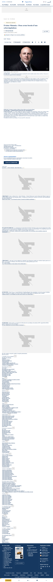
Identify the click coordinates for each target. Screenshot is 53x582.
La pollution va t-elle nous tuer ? (8, 410)
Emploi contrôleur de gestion (8, 462)
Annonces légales (5, 466)
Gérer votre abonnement (32, 552)
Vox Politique (5, 4)
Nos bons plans (5, 420)
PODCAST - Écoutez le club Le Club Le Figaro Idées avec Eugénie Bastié (19, 109)
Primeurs (4, 517)
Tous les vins (4, 516)
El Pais (3, 537)
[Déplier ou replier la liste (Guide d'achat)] (9, 414)
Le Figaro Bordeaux (6, 529)
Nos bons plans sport (6, 424)
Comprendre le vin (6, 519)
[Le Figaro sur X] (45, 566)
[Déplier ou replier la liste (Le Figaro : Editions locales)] (15, 528)
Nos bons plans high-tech (7, 421)
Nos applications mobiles (8, 548)
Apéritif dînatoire (5, 397)
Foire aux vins (5, 523)
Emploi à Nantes (5, 459)
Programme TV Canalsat (7, 373)
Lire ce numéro (19, 563)
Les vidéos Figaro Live (7, 558)
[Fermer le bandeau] (49, 14)
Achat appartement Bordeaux (8, 474)
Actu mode (4, 396)
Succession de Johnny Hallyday (8, 443)
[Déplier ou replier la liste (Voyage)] (6, 493)
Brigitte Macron (5, 395)
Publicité (42, 575)
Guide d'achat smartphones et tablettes (10, 419)
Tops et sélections (5, 520)
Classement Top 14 (6, 385)
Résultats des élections (6, 357)
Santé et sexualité (5, 405)
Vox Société (13, 4)
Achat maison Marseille (7, 478)
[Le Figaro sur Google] (41, 568)
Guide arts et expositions (7, 445)
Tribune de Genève (6, 542)
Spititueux (4, 525)
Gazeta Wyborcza (5, 538)
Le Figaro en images (7, 547)
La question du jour (45, 4)
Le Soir (3, 540)
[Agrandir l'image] (47, 68)
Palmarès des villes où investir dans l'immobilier (11, 485)
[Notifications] (43, 1)
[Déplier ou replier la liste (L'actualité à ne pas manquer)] (15, 356)
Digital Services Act (34, 577)
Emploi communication (7, 464)
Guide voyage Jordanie (6, 496)
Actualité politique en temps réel (8, 362)
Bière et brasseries (5, 524)
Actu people (4, 376)
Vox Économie (21, 4)
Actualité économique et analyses (9, 483)
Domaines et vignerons (6, 521)
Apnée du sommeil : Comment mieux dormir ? (11, 411)
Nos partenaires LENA (7, 535)
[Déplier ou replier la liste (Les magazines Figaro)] (12, 506)
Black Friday (4, 426)
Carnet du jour (6, 563)
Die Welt (4, 536)
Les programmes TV (7, 561)
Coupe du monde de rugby (7, 387)
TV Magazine (5, 512)
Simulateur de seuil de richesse (8, 482)
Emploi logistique (5, 463)
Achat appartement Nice (7, 472)
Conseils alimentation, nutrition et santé (10, 407)
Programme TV (5, 366)
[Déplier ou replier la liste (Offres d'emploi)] (10, 454)
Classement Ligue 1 (6, 384)
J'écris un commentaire (11, 162)
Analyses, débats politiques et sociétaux (10, 364)
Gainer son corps (5, 401)
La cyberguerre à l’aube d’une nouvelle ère (14, 151)
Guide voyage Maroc (6, 498)
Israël (5, 38)
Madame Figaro (5, 508)
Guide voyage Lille (6, 501)
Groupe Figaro (22, 575)
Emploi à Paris (5, 456)
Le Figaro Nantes (5, 531)
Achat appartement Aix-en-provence (9, 476)
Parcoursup (4, 433)
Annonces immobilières (7, 470)
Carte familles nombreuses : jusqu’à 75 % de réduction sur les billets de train (17, 491)
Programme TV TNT (6, 370)
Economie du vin (5, 522)
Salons (3, 435)
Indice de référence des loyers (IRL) (9, 489)
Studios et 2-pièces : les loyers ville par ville (11, 486)
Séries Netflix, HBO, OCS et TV (9, 371)
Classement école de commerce (8, 437)
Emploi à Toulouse (6, 458)
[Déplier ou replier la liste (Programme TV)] (10, 366)
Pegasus (8, 38)
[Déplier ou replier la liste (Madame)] (7, 390)
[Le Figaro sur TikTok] (49, 566)
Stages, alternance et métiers (8, 434)
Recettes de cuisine (6, 394)
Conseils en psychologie (7, 409)
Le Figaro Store (6, 565)
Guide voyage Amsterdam (7, 504)
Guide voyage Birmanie (7, 500)
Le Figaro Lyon (5, 530)
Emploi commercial (6, 461)
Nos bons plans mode (6, 423)
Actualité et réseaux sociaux (7, 365)
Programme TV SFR (6, 375)
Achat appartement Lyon (7, 475)
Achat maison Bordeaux (7, 477)
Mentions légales (15, 575)
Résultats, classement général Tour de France (11, 383)
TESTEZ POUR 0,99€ (8, 146)
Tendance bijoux (5, 399)
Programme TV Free (6, 374)
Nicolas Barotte (9, 30)
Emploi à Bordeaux (6, 460)
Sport (3, 378)
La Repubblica (5, 539)
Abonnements (30, 575)
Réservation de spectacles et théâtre (9, 449)
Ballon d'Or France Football (8, 388)
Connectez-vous (13, 147)
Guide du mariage (5, 393)
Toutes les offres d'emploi (7, 455)
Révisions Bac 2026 (6, 430)
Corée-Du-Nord (5, 361)
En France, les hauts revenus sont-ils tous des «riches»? (13, 490)
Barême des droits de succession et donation (11, 488)
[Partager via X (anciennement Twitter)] (38, 42)
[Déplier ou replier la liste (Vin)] (5, 515)
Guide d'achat (5, 414)
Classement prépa (5, 439)
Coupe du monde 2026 (6, 380)
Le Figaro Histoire (6, 511)
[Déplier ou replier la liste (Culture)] (6, 441)
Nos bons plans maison (7, 422)
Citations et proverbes (6, 448)
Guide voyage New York (7, 499)
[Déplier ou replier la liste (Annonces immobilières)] (13, 468)
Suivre (46, 31)
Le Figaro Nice (5, 532)
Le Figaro (4, 509)
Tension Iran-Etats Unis (7, 360)
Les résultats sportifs (7, 562)
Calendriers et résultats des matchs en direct (11, 379)
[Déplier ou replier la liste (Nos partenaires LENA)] (13, 535)
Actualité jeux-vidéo (6, 447)
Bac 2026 (4, 429)
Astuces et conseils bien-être (8, 404)
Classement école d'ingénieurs (8, 438)
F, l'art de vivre (5, 513)
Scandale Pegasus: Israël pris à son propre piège (15, 149)
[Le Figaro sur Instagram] (47, 566)
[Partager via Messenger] (41, 42)
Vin (3, 515)
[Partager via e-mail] (32, 42)
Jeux (4, 566)
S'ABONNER (8, 580)
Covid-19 (4, 358)
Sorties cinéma (5, 444)
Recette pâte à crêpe (6, 398)
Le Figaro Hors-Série (6, 510)
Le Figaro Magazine (6, 507)
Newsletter (37, 575)
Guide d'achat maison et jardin (8, 416)
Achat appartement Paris (7, 471)
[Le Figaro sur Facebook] (41, 566)
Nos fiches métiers (6, 465)
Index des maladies (6, 406)
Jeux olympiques (5, 381)
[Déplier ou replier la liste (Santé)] (6, 403)
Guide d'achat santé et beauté (8, 417)
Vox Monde (29, 4)
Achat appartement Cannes (7, 473)
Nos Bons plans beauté (6, 425)
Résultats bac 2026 (6, 431)
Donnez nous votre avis (7, 567)
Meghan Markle (5, 400)
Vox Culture (36, 4)
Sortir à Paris (4, 450)
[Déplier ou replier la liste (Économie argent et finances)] (15, 481)
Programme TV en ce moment (8, 369)
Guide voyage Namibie (6, 497)
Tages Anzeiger (5, 541)
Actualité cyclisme (6, 382)
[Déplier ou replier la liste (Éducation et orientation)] (13, 428)
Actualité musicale (6, 446)
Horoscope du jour (6, 392)
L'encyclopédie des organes (7, 408)
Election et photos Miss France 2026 (9, 372)
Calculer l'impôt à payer (7, 487)
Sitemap (47, 575)
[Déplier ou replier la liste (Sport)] (6, 378)
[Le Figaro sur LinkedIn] (43, 566)
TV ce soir (4, 368)
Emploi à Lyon (5, 457)
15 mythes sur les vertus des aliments (9, 412)
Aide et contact (7, 575)
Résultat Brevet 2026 (6, 432)
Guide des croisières (6, 495)
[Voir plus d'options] (46, 580)
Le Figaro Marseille (6, 533)
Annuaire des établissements (8, 436)
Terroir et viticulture (6, 526)
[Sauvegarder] (18, 580)
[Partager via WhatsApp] (44, 42)
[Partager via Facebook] (35, 42)
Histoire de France (6, 451)
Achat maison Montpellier (7, 479)
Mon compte (30, 553)
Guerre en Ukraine (6, 359)
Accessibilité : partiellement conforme (22, 577)
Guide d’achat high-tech (7, 418)
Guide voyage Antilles (6, 502)
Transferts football (5, 386)
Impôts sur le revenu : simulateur (8, 484)
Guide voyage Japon (6, 503)
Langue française (5, 452)
